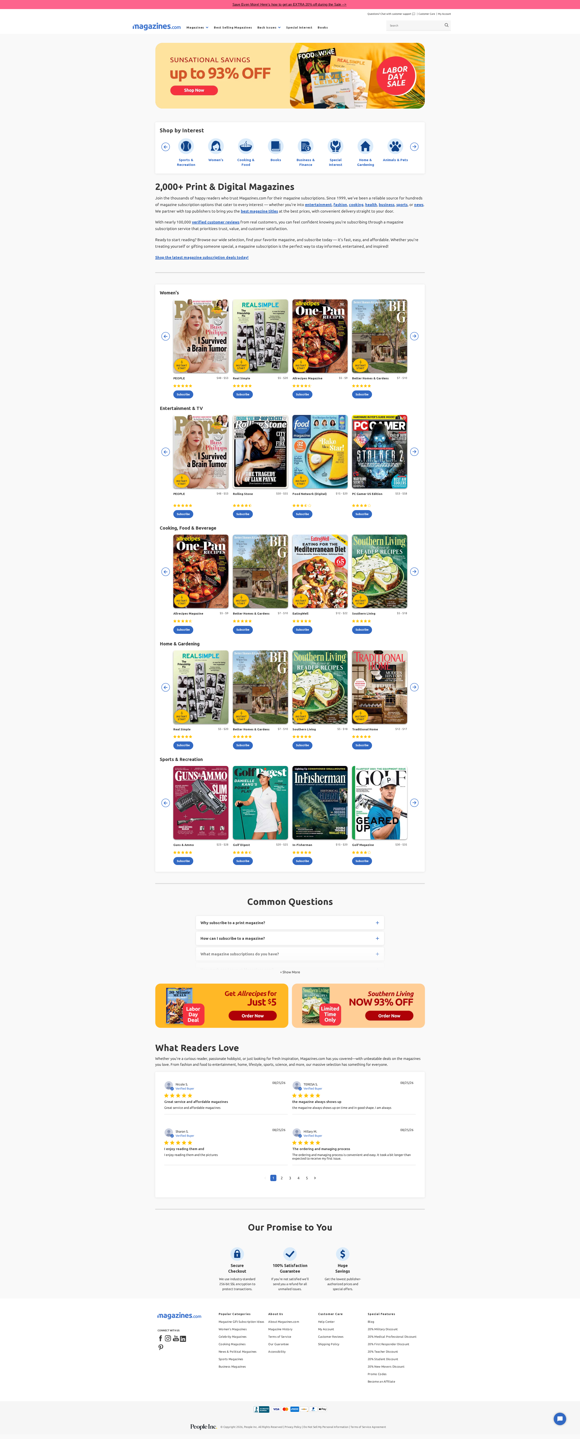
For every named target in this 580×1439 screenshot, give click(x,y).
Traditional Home (365, 729)
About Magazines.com (283, 1321)
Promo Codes (377, 1374)
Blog (371, 1321)
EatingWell (300, 613)
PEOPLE (179, 378)
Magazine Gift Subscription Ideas (241, 1321)
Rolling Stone (243, 493)
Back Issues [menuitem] (267, 27)
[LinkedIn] (183, 1338)
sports (402, 204)
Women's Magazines (233, 1329)
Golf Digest (241, 844)
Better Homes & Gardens (370, 378)
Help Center (326, 1321)
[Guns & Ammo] (200, 802)
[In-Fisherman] (320, 802)
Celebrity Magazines (233, 1336)
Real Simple (241, 378)
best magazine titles (259, 211)
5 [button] (307, 1178)
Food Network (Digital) (309, 493)
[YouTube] (175, 1338)
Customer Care (426, 13)
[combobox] (418, 25)
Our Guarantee (278, 1344)
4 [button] (298, 1178)
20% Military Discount (383, 1329)
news (418, 204)
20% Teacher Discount (383, 1351)
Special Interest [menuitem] (299, 27)
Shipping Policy (328, 1344)
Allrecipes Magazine (307, 378)
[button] (265, 1178)
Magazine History (280, 1329)
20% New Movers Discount (386, 1366)
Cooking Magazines (232, 1344)
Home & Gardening (180, 643)
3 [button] (290, 1178)
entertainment (318, 204)
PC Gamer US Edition (367, 493)
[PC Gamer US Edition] (379, 451)
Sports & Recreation (181, 759)
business (386, 204)
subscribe (183, 394)
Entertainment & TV (181, 408)
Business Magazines (232, 1366)
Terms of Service (279, 1336)
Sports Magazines (231, 1359)
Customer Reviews (331, 1336)
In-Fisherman (302, 844)
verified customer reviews (215, 222)
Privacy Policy (293, 1426)
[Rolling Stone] (260, 451)
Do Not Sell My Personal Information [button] (325, 1426)
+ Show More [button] (290, 972)
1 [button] (273, 1178)
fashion (340, 204)
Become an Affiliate (381, 1381)
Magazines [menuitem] (195, 27)
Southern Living (363, 613)
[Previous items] (165, 147)
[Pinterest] (160, 1346)
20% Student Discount (383, 1359)
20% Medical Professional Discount (392, 1336)
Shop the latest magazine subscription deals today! (202, 257)
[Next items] (414, 147)
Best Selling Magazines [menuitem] (233, 27)
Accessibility (276, 1351)
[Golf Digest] (260, 802)
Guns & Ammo (183, 844)
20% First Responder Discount (388, 1344)
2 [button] (282, 1178)
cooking (356, 204)
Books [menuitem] (323, 27)
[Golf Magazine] (379, 802)
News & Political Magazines (238, 1351)
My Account (444, 13)
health (371, 204)
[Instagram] (168, 1338)
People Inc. (251, 1426)
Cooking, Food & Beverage (188, 528)
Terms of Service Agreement (368, 1426)
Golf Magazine (363, 844)
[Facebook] (160, 1338)
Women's (169, 292)
